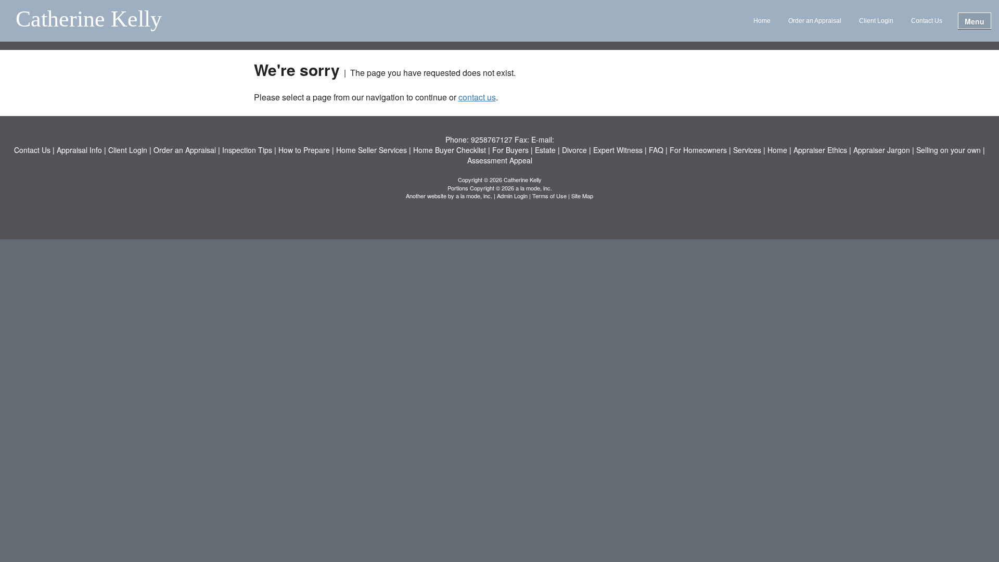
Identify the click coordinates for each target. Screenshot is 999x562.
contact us (477, 97)
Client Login (876, 20)
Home (762, 20)
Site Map (582, 195)
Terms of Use (549, 195)
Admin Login (512, 195)
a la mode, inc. (474, 195)
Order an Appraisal (814, 20)
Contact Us (926, 20)
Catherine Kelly (89, 20)
